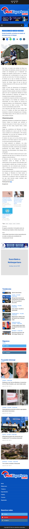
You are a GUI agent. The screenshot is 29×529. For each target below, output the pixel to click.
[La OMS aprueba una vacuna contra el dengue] (7, 211)
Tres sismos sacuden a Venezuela (6, 308)
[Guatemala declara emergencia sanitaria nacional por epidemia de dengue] (7, 194)
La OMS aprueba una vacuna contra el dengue (6, 216)
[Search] (21, 25)
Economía (4, 407)
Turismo (3, 497)
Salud (14, 223)
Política (4, 434)
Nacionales (14, 305)
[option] (14, 299)
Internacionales (15, 313)
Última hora (20, 30)
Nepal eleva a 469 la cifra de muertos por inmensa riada (6, 317)
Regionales (14, 330)
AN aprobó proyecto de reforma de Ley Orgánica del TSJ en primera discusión (6, 299)
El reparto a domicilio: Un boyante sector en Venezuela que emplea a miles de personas (13, 228)
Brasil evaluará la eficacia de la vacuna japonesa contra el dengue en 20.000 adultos (18, 200)
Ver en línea (26, 25)
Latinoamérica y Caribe (7, 30)
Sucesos (4, 380)
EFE (11, 181)
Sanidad (18, 223)
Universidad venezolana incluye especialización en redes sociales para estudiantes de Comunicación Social (14, 235)
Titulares (15, 30)
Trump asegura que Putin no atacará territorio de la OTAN (6, 325)
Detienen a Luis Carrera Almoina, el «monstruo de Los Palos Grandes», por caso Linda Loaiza (14, 370)
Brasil (7, 223)
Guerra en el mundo (16, 322)
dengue (10, 223)
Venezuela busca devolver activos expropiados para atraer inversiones (14, 397)
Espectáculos (4, 491)
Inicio (2, 483)
